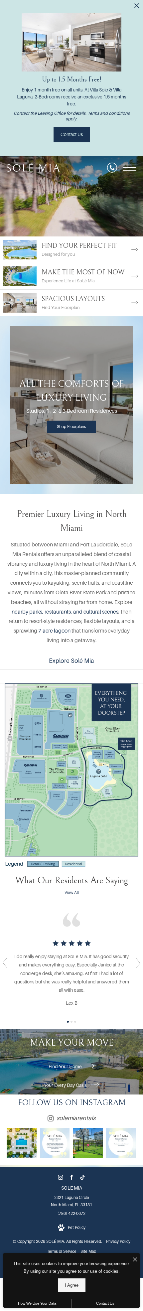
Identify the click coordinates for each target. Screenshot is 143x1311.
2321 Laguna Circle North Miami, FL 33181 (71, 1201)
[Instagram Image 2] (55, 1143)
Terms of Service (61, 1251)
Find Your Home (66, 1066)
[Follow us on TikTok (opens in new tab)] (82, 1177)
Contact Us (105, 1303)
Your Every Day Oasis (65, 1085)
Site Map (88, 1251)
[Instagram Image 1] (22, 1143)
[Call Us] (112, 168)
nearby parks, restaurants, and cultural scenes (65, 612)
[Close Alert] (136, 7)
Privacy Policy (118, 1241)
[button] (5, 963)
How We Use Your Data (37, 1303)
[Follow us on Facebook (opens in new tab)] (72, 1177)
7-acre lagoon (54, 631)
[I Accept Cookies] (135, 1260)
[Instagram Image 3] (88, 1143)
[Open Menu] (129, 168)
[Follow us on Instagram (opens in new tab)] (61, 1177)
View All (72, 892)
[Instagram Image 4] (121, 1143)
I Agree (71, 1285)
